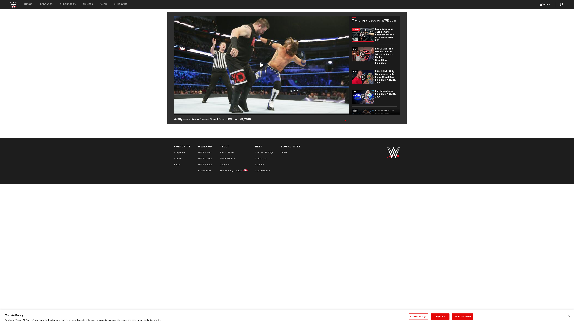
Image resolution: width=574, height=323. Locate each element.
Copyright (225, 164)
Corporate (179, 152)
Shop (103, 4)
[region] (287, 316)
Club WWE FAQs (264, 152)
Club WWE (121, 4)
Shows (28, 4)
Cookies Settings (418, 316)
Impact (177, 164)
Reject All (440, 316)
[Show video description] (345, 119)
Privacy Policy (227, 158)
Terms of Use (227, 152)
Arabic (284, 152)
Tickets (88, 4)
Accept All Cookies (463, 316)
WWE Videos (205, 158)
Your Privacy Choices (231, 170)
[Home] (13, 4)
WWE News (204, 152)
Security (259, 164)
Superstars (68, 4)
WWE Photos (205, 164)
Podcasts (46, 4)
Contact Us (261, 158)
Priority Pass (205, 170)
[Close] (569, 316)
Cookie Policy (262, 170)
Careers (178, 158)
